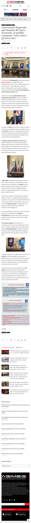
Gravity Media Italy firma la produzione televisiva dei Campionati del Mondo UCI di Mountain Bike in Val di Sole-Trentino (18, 369)
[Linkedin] (5, 6)
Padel (15, 21)
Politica (13, 27)
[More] (25, 50)
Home (3, 24)
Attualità (7, 24)
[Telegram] (7, 6)
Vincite (7, 21)
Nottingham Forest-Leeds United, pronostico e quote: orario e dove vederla (15, 407)
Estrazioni (20, 21)
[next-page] (5, 399)
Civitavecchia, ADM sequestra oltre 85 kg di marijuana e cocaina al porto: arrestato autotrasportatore (19, 362)
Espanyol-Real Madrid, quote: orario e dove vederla (13, 430)
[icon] (8, 517)
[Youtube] (10, 6)
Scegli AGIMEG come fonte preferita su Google (15, 55)
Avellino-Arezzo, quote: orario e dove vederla (12, 455)
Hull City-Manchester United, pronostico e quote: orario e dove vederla (15, 420)
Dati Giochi (4, 45)
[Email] (21, 50)
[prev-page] (2, 399)
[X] (9, 6)
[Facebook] (2, 6)
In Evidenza (8, 27)
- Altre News (18, 349)
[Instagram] (4, 6)
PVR (11, 21)
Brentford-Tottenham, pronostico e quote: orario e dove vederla (15, 414)
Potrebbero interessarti (8, 349)
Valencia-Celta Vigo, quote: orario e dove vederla (13, 435)
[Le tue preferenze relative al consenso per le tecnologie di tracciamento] (28, 520)
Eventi (8, 45)
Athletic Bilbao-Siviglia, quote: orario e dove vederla (14, 440)
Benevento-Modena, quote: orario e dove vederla (13, 445)
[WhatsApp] (14, 50)
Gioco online (3, 21)
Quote (25, 21)
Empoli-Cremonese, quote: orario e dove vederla (13, 450)
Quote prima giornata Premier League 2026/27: (13, 426)
